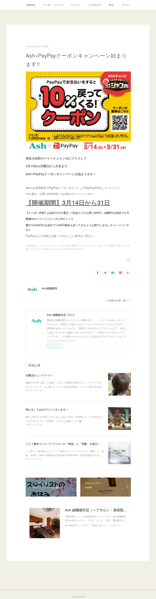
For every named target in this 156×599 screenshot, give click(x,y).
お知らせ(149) (60, 249)
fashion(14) (79, 249)
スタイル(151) (36, 249)
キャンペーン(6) (57, 245)
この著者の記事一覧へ (116, 300)
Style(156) (48, 249)
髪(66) (67, 245)
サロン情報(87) (109, 245)
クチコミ (125, 4)
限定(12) (121, 245)
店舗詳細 (30, 4)
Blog (111, 4)
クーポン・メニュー (53, 4)
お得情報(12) (31, 245)
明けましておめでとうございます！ (47, 409)
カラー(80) (97, 245)
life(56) (70, 249)
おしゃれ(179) (86, 245)
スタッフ (75, 4)
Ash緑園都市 (49, 288)
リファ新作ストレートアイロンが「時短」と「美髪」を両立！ (63, 444)
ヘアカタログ (94, 4)
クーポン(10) (43, 245)
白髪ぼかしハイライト (39, 375)
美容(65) (75, 245)
